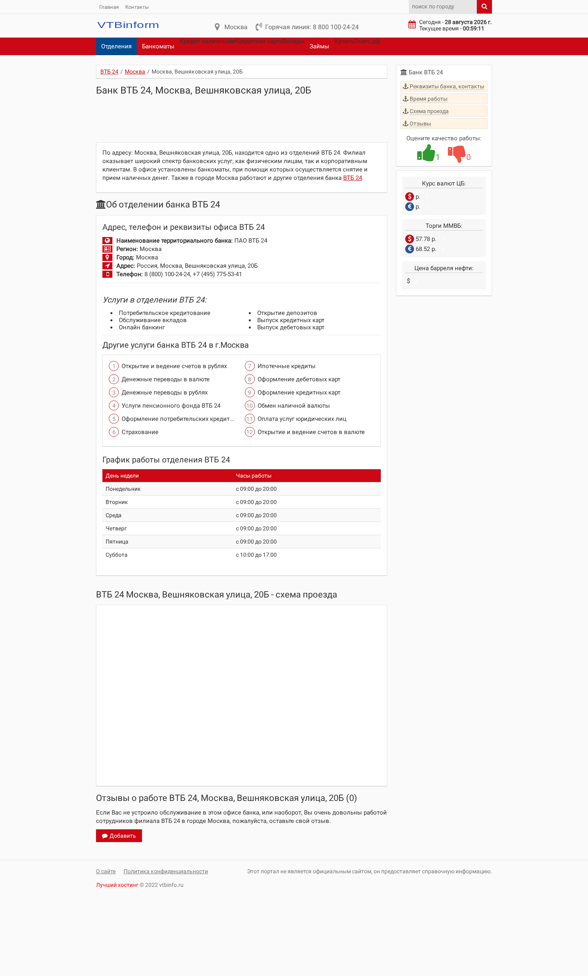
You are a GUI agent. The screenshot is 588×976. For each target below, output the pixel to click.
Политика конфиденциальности (166, 871)
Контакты (137, 7)
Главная (109, 7)
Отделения (116, 46)
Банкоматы (158, 46)
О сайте (106, 871)
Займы (319, 46)
